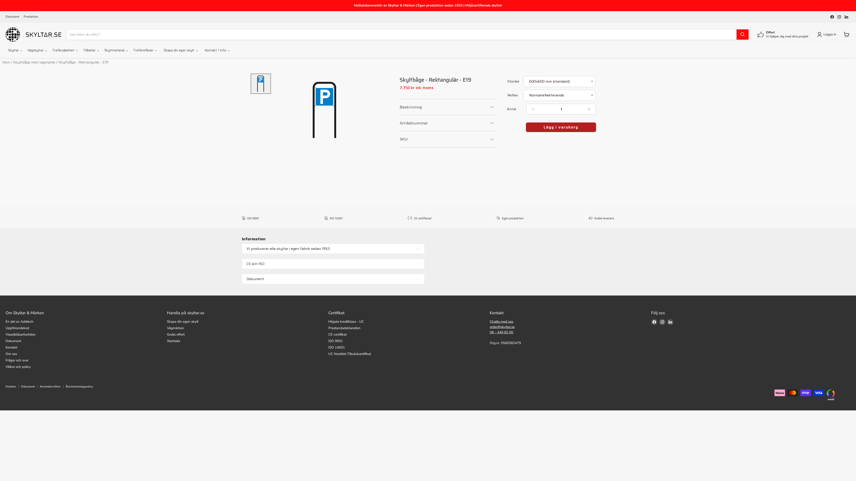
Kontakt (11, 347)
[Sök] (743, 34)
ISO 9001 (335, 341)
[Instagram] (839, 17)
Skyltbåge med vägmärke (34, 62)
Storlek (513, 81)
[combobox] (402, 34)
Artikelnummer (414, 123)
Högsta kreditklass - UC (346, 321)
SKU (404, 139)
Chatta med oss (501, 321)
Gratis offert (176, 334)
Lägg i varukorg (561, 127)
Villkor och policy (18, 367)
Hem (6, 62)
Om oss (11, 354)
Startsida (173, 341)
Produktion (31, 16)
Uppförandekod (17, 328)
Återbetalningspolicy (79, 387)
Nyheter (11, 387)
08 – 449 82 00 (501, 332)
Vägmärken (175, 328)
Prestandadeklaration (344, 328)
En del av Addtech (19, 321)
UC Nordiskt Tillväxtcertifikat (349, 354)
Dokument (12, 16)
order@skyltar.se (502, 327)
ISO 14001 (336, 347)
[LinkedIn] (846, 17)
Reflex (512, 95)
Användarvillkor (50, 387)
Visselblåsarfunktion (21, 334)
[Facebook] (832, 17)
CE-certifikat (337, 334)
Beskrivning (411, 107)
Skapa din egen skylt (182, 321)
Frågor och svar (17, 360)
